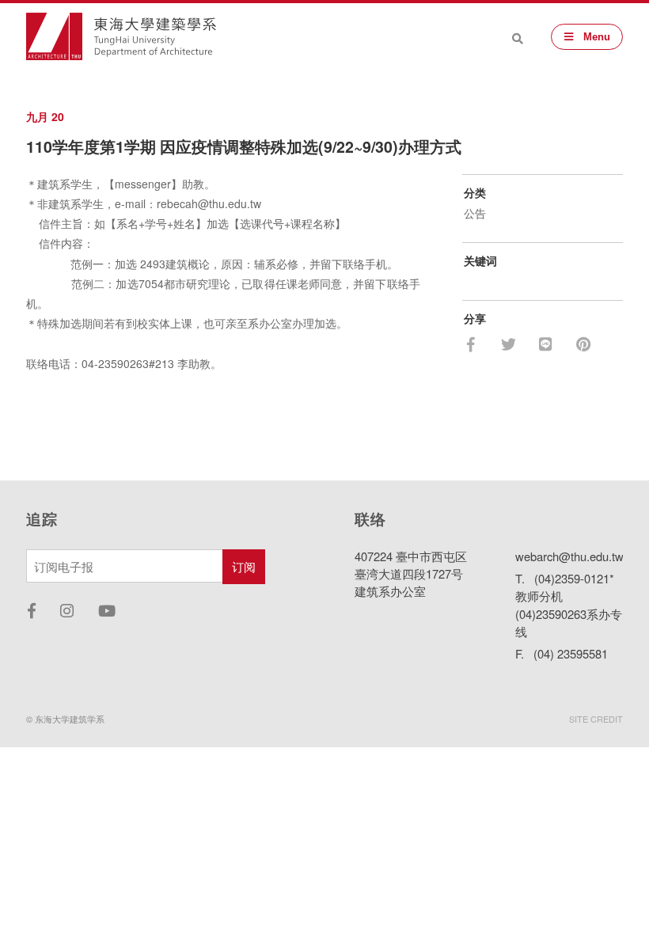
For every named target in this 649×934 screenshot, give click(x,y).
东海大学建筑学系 (155, 37)
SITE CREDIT (596, 718)
